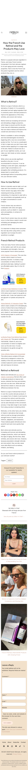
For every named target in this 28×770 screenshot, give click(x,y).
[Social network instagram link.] (12, 746)
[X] (14, 495)
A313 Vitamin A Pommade (9, 255)
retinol (10, 460)
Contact (23, 742)
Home (4, 742)
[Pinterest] (5, 495)
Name (4, 695)
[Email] (22, 495)
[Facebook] (8, 495)
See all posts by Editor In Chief (14, 516)
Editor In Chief (20, 52)
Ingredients (13, 39)
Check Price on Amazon (20, 280)
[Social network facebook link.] (8, 746)
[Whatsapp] (19, 495)
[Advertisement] (14, 15)
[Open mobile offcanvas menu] (26, 33)
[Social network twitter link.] (24, 746)
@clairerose (14, 96)
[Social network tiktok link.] (20, 746)
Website (4, 707)
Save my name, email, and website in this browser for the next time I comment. (14, 716)
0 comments (13, 52)
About (9, 742)
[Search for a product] (2, 33)
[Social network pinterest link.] (4, 746)
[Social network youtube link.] (16, 746)
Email (4, 701)
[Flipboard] (11, 495)
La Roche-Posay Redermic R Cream (12, 289)
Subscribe (16, 742)
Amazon (6, 268)
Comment (5, 676)
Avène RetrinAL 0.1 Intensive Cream (12, 303)
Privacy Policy (17, 754)
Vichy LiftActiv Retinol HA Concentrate (13, 354)
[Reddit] (17, 495)
